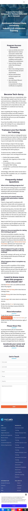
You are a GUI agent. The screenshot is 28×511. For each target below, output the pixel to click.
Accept (14, 505)
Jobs (2, 488)
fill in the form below (19, 317)
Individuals (3, 427)
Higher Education (5, 432)
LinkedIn (19, 488)
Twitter (19, 483)
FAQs (2, 490)
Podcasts (3, 485)
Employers (3, 430)
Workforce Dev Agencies (6, 435)
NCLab (11, 304)
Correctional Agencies (6, 442)
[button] (26, 494)
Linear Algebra (18, 472)
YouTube (19, 490)
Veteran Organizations (6, 445)
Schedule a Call (7, 317)
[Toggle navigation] (24, 2)
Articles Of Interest (5, 483)
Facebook (19, 485)
